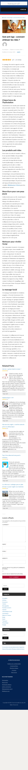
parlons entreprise (6, 686)
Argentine (21, 647)
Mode (3, 617)
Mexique (14, 649)
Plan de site (14, 672)
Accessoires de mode (7, 647)
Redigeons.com (5, 691)
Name (4, 544)
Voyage (4, 624)
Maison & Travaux (6, 615)
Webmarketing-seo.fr (7, 689)
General (4, 609)
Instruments (5, 613)
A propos (14, 670)
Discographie (5, 606)
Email (4, 551)
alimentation (16, 647)
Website (4, 558)
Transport (4, 621)
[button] (23, 9)
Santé (18, 52)
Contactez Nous (14, 666)
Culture (4, 604)
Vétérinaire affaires (6, 684)
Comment (5, 524)
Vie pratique (5, 622)
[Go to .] (2, 17)
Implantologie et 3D (7, 397)
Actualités (4, 598)
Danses (4, 649)
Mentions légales (14, 668)
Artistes (4, 600)
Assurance (5, 602)
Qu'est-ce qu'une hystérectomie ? (11, 369)
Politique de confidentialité (14, 663)
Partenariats (5, 680)
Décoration (9, 649)
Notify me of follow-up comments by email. (13, 568)
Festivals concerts (6, 607)
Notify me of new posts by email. (12, 574)
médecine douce (20, 649)
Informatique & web (7, 611)
